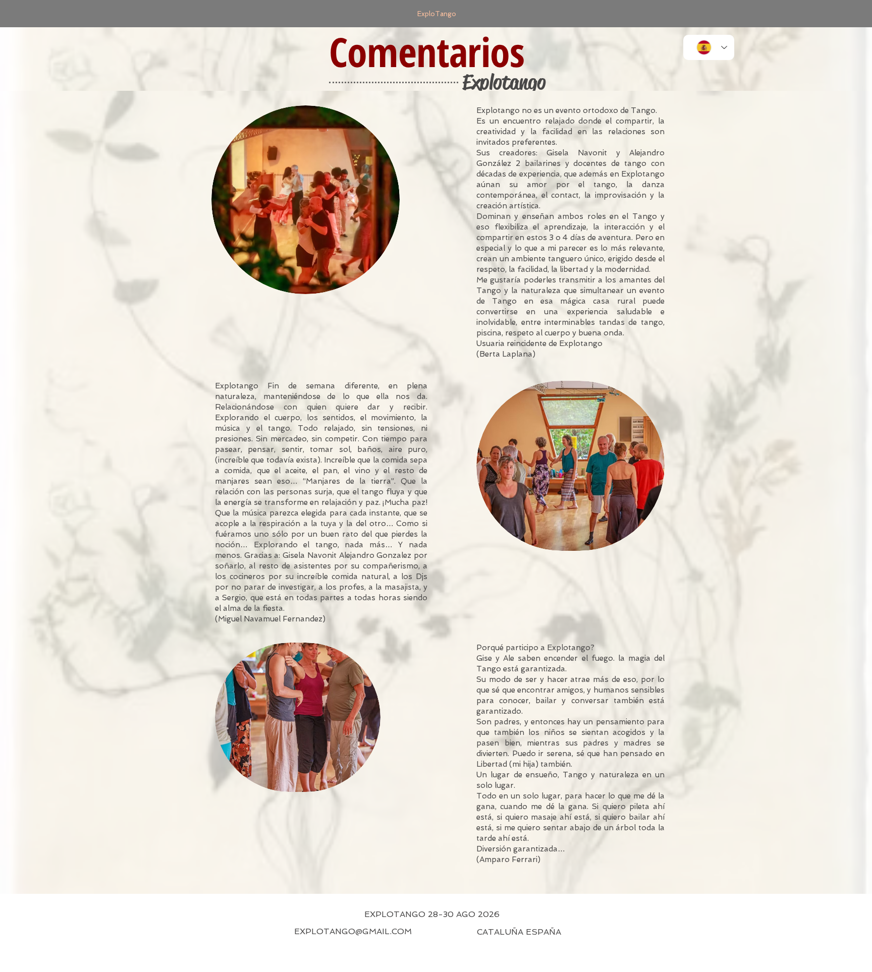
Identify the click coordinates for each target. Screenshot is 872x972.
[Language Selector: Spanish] (708, 47)
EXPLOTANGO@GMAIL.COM (353, 931)
